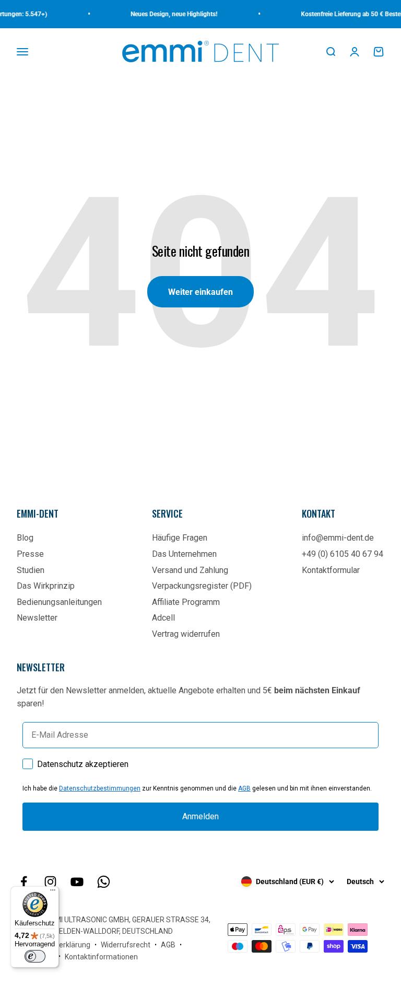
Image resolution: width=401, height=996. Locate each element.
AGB (244, 788)
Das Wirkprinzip (46, 586)
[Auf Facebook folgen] (24, 882)
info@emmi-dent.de (338, 538)
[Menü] (52, 892)
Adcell (163, 618)
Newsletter (37, 618)
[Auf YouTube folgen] (77, 882)
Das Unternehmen (184, 554)
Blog (25, 538)
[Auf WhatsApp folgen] (104, 882)
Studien (30, 570)
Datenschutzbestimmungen (99, 788)
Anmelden (200, 816)
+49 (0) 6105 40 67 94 (342, 554)
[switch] (35, 956)
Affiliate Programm (186, 602)
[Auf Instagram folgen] (50, 882)
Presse (30, 554)
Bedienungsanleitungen (59, 602)
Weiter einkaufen (200, 292)
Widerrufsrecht (125, 945)
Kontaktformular (331, 570)
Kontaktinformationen (101, 957)
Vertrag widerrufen (186, 634)
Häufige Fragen (179, 538)
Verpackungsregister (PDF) (202, 586)
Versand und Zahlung (190, 570)
